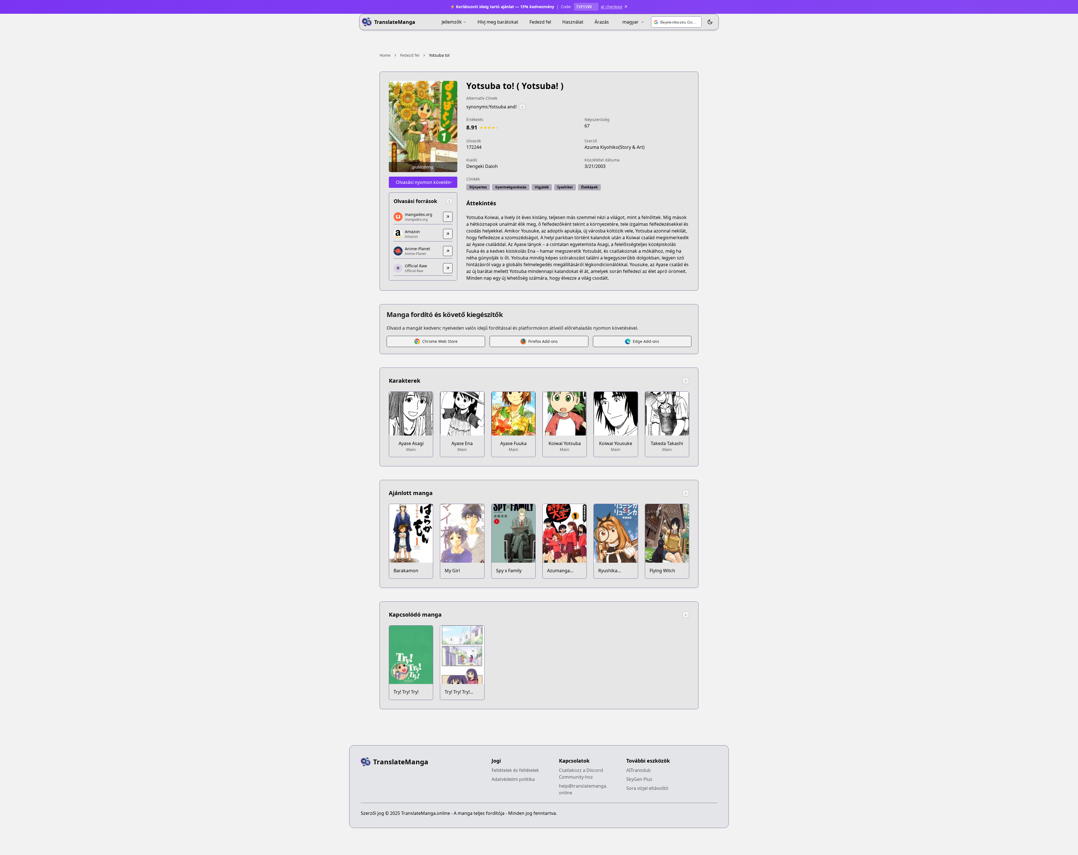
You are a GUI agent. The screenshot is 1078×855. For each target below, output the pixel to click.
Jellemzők (452, 22)
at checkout (611, 6)
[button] (676, 22)
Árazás (602, 22)
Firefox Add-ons (543, 341)
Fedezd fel (540, 22)
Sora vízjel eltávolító (647, 788)
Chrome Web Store (440, 341)
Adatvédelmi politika (513, 779)
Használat (572, 22)
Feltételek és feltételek (515, 770)
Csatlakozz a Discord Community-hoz (581, 773)
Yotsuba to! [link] (439, 55)
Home (385, 55)
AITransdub (638, 770)
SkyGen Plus (639, 779)
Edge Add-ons (646, 341)
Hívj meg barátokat (498, 22)
